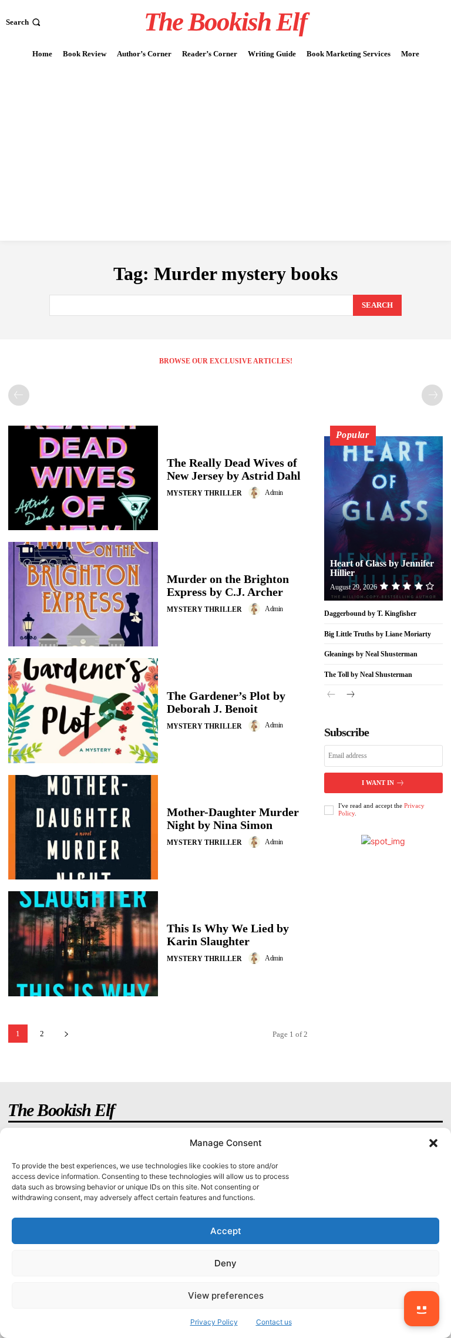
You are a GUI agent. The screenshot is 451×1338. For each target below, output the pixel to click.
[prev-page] (18, 395)
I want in (378, 782)
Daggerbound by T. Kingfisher (370, 613)
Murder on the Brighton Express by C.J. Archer (228, 585)
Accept (225, 1230)
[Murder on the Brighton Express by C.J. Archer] (83, 594)
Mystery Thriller (204, 493)
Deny (225, 1263)
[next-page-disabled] (432, 395)
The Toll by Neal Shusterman (368, 674)
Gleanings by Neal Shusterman (371, 654)
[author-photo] (256, 492)
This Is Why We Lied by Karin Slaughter (228, 935)
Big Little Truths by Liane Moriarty (377, 634)
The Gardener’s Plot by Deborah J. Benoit (226, 702)
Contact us (274, 1321)
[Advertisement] (225, 152)
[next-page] (66, 1033)
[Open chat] (421, 1308)
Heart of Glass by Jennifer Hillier (382, 568)
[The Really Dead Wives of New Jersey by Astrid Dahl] (83, 478)
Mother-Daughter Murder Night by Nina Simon (233, 818)
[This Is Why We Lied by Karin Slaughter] (83, 943)
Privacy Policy (214, 1321)
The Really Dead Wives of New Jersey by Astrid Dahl (234, 469)
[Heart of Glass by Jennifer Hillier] (383, 518)
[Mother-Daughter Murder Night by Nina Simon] (83, 827)
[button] (433, 1143)
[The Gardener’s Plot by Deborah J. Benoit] (83, 710)
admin (274, 492)
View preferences (226, 1295)
